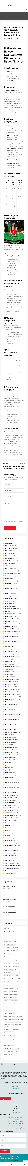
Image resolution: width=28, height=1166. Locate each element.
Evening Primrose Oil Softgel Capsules (12, 982)
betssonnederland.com (10, 606)
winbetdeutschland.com (11, 863)
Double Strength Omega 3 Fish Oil (11, 966)
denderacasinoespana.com (11, 641)
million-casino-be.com (10, 722)
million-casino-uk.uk (10, 729)
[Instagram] (9, 1098)
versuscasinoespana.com (11, 845)
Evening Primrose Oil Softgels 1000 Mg (12, 985)
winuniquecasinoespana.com (12, 865)
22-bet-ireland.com (9, 545)
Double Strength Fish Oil (9, 957)
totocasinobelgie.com (10, 817)
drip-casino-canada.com (11, 644)
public (6, 770)
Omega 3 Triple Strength (9, 1013)
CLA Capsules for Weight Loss (11, 950)
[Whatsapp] (2, 1098)
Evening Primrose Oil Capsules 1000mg (13, 978)
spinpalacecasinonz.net (10, 787)
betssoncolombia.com (10, 598)
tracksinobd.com (9, 825)
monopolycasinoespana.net (11, 732)
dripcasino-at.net (9, 646)
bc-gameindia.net (9, 576)
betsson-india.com (9, 593)
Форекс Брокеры (9, 873)
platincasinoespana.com (11, 765)
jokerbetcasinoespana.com (11, 689)
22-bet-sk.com (8, 550)
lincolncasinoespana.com (11, 702)
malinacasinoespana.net (11, 712)
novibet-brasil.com (9, 737)
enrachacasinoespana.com (11, 654)
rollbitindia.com (8, 772)
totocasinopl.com (9, 823)
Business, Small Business (11, 626)
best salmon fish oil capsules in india (12, 938)
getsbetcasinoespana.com (11, 666)
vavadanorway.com (9, 843)
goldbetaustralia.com (10, 676)
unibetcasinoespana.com (11, 833)
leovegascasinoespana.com (12, 697)
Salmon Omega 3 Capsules (10, 1039)
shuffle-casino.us (9, 780)
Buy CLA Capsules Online (10, 941)
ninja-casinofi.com (9, 734)
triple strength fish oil (8, 1045)
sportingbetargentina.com (11, 802)
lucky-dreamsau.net (10, 707)
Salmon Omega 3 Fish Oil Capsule (11, 1042)
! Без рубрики (8, 543)
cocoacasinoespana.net (11, 636)
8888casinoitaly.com (10, 563)
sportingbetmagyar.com (11, 807)
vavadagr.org (8, 838)
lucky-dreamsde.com (10, 709)
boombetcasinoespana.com (11, 613)
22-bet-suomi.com (9, 553)
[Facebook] (5, 1098)
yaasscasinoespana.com (11, 868)
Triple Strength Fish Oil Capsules (11, 1048)
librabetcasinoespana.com (11, 699)
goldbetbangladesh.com (11, 679)
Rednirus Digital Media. (11, 1158)
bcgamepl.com (8, 586)
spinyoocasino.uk (9, 800)
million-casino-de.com (10, 724)
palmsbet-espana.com (10, 754)
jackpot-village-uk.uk (10, 686)
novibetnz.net (8, 744)
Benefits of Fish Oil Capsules (10, 932)
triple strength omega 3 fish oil (10, 1051)
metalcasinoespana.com (11, 719)
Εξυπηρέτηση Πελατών (13, 78)
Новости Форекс (9, 870)
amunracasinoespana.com (11, 571)
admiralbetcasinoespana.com (12, 566)
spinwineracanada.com (10, 792)
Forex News (8, 659)
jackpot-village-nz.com (10, 684)
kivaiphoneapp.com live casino (11, 1000)
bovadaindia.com (9, 616)
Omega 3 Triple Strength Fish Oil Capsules (13, 1016)
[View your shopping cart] (25, 10)
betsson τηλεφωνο (12, 163)
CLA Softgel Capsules (9, 953)
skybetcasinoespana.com (11, 782)
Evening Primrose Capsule (10, 969)
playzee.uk (7, 767)
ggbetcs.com (8, 671)
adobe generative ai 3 (10, 568)
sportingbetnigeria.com (10, 810)
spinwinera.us (8, 790)
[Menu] (14, 2)
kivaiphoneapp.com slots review (11, 1007)
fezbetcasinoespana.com (11, 656)
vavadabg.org (8, 835)
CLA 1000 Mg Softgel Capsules (11, 947)
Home (2, 14)
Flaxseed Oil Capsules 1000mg (11, 988)
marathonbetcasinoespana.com (12, 714)
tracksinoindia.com (9, 828)
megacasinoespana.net (10, 717)
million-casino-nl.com (10, 727)
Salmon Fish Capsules (9, 1032)
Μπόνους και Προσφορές (13, 75)
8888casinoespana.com (11, 561)
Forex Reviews (8, 661)
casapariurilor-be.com (10, 634)
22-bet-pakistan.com (10, 548)
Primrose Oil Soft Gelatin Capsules (11, 1029)
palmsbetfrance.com (10, 757)
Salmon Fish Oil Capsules (10, 1035)
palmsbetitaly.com (9, 762)
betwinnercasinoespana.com (12, 608)
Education (7, 649)
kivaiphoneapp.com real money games (12, 1003)
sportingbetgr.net (9, 805)
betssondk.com (9, 601)
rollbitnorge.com (9, 777)
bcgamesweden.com (10, 588)
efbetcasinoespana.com (11, 651)
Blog (6, 611)
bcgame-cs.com (9, 578)
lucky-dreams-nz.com (10, 704)
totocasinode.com (9, 820)
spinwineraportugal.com (11, 797)
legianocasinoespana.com (11, 694)
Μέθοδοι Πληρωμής (12, 77)
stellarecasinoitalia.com (10, 812)
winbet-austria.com (9, 855)
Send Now (4, 1150)
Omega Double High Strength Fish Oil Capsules (12, 1025)
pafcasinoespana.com (10, 752)
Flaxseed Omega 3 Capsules (10, 994)
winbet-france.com (9, 858)
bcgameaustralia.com (10, 581)
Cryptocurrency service (10, 639)
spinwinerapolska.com (10, 795)
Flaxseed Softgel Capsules (10, 997)
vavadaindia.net (9, 840)
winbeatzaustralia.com (10, 850)
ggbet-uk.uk (8, 669)
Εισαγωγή (10, 71)
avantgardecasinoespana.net (12, 573)
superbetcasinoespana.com (11, 815)
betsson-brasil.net (9, 591)
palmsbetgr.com (9, 760)
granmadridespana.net (10, 681)
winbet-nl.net (8, 860)
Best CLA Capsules (8, 935)
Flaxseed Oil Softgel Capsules (10, 991)
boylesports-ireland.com (11, 618)
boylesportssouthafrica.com (11, 623)
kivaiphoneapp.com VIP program (11, 1010)
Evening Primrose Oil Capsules (11, 975)
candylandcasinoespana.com (12, 631)
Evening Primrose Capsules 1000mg (12, 972)
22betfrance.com (9, 555)
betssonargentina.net (10, 596)
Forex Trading (8, 664)
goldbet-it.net (8, 674)
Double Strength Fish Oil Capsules (11, 960)
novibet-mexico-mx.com (11, 739)
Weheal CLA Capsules (9, 1054)
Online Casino (8, 749)
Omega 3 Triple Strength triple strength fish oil (13, 1020)
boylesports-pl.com (9, 621)
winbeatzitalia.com (9, 853)
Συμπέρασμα (10, 80)
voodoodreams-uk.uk (10, 848)
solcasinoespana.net (10, 785)
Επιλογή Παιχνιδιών (12, 73)
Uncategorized (8, 830)
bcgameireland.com (10, 583)
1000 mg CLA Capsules (9, 928)
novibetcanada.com (10, 742)
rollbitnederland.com (10, 775)
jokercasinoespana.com (11, 692)
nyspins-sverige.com (10, 747)
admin (16, 38)
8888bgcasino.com (9, 558)
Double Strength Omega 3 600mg (11, 963)
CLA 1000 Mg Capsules (9, 944)
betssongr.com (8, 38)
